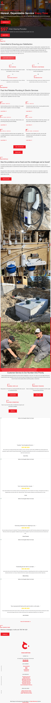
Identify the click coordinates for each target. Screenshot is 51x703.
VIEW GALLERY (6, 178)
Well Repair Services (26, 680)
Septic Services (26, 677)
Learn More (3, 111)
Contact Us (5, 634)
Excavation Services (26, 682)
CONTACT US (5, 22)
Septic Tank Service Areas (26, 693)
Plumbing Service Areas (26, 692)
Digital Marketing (33, 701)
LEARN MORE (13, 394)
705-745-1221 (24, 629)
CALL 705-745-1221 (19, 146)
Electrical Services (26, 681)
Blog (26, 667)
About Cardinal (26, 666)
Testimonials (26, 669)
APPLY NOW (38, 394)
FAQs (26, 668)
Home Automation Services (26, 684)
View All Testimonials (24, 621)
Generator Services (26, 683)
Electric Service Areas (26, 690)
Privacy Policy (25, 702)
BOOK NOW (5, 35)
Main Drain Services (26, 679)
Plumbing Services (26, 676)
